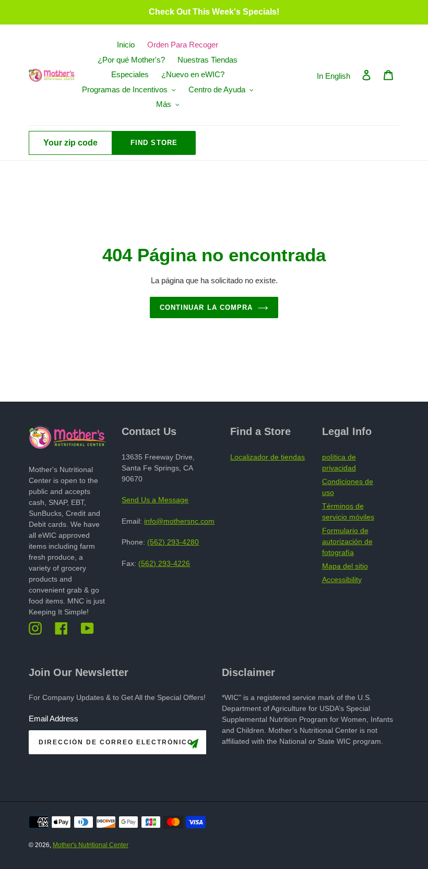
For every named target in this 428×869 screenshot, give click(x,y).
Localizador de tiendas (267, 457)
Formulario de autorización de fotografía (347, 541)
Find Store (153, 143)
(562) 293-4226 (164, 563)
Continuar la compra (206, 307)
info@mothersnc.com (179, 521)
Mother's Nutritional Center (90, 845)
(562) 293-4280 (173, 542)
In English (333, 75)
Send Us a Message (155, 500)
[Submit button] (193, 745)
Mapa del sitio (345, 566)
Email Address (53, 718)
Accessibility (342, 579)
